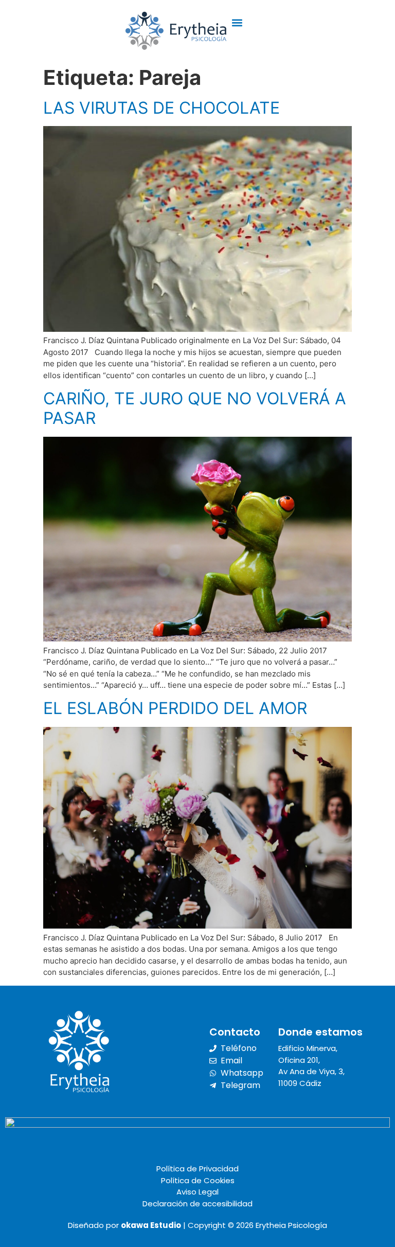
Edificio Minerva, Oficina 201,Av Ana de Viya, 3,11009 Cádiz (311, 1066)
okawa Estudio (151, 1225)
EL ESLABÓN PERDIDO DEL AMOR (175, 708)
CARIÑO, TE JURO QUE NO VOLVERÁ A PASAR (194, 408)
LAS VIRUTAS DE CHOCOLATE (161, 108)
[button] (237, 22)
